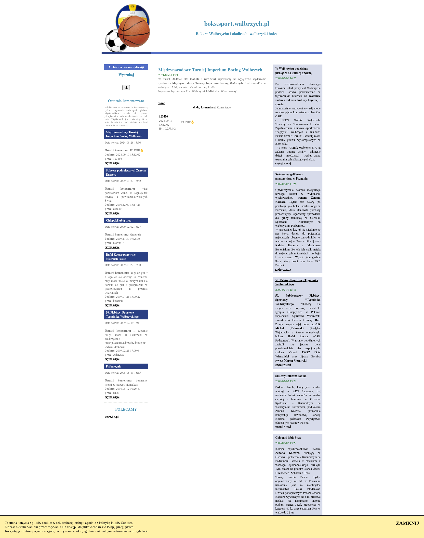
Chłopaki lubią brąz (118, 220)
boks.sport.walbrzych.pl (236, 23)
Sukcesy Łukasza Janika (290, 376)
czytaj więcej (112, 163)
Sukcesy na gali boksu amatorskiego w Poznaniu (291, 176)
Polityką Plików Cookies (115, 523)
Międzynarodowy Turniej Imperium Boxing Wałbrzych (124, 134)
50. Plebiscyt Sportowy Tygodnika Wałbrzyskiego (122, 314)
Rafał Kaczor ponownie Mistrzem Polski (120, 256)
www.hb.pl (112, 417)
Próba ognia (113, 366)
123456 (163, 116)
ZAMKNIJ (407, 523)
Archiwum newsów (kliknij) (126, 67)
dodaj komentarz (204, 107)
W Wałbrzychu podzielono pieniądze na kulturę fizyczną (293, 70)
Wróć (161, 103)
